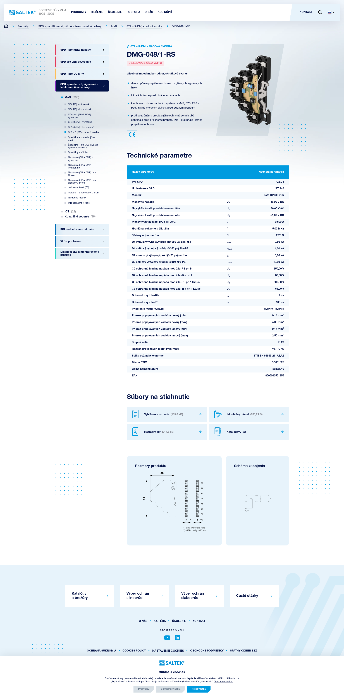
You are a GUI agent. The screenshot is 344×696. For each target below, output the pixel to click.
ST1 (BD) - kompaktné (79, 109)
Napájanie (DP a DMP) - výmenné (80, 158)
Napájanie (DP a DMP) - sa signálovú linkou (82, 181)
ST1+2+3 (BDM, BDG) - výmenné (80, 116)
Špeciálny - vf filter (78, 152)
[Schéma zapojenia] (257, 502)
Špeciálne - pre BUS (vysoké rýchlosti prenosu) (83, 146)
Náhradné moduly (77, 198)
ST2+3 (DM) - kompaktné (81, 127)
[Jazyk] (332, 12)
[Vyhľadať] (320, 12)
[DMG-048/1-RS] (250, 90)
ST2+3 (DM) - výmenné (80, 122)
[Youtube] (167, 637)
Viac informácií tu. (223, 682)
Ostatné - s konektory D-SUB (83, 193)
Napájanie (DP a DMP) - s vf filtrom (82, 174)
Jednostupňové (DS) (78, 187)
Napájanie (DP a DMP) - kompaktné (80, 166)
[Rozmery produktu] (174, 502)
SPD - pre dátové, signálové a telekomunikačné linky (70, 26)
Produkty (23, 26)
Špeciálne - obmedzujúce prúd (81, 138)
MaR (114, 26)
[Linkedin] (177, 637)
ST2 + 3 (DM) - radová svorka (144, 26)
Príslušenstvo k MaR (79, 203)
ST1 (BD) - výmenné (78, 104)
